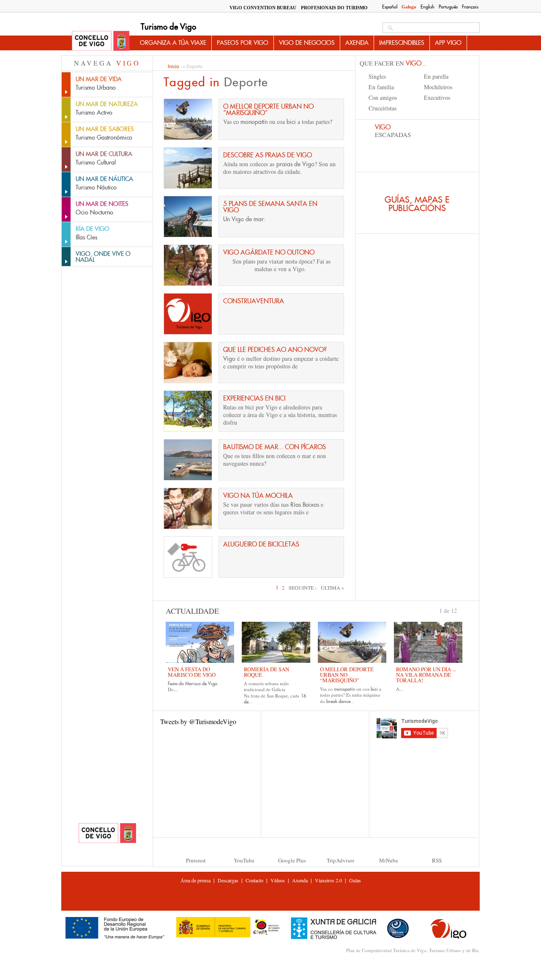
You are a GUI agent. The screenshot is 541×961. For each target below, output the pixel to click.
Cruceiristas (382, 108)
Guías (355, 880)
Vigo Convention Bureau (263, 7)
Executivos (437, 97)
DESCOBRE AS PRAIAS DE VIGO (267, 155)
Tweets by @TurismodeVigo (198, 721)
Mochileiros (438, 87)
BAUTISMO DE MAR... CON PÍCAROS (274, 447)
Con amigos (383, 97)
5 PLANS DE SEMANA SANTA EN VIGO (270, 207)
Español (389, 7)
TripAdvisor (340, 860)
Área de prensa (195, 880)
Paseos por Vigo (242, 43)
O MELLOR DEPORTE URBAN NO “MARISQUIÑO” (268, 109)
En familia (381, 87)
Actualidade (192, 611)
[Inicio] (100, 41)
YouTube (244, 860)
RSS (437, 860)
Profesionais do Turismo (334, 7)
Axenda (357, 43)
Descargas (228, 880)
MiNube (388, 860)
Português (448, 7)
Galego (409, 6)
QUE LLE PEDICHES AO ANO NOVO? (275, 350)
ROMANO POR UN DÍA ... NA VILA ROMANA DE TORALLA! (426, 674)
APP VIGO (448, 43)
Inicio (173, 66)
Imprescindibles (401, 43)
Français (470, 7)
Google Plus (292, 860)
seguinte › (303, 587)
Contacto (254, 880)
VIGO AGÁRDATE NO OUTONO (268, 252)
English (427, 7)
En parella (436, 76)
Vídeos (277, 880)
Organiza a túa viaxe (173, 43)
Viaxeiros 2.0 (328, 880)
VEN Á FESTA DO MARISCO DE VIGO (192, 671)
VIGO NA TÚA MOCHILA (258, 495)
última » (332, 587)
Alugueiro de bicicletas (261, 544)
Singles (377, 76)
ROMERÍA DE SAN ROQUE (266, 671)
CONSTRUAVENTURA (253, 301)
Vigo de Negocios (307, 43)
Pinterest (196, 860)
